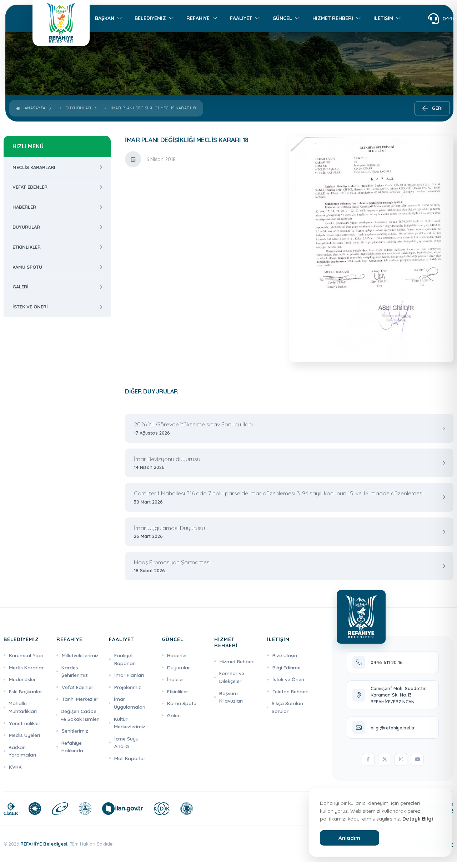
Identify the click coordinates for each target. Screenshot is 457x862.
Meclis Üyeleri (24, 735)
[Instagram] (401, 759)
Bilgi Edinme (286, 667)
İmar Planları (129, 675)
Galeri (20, 286)
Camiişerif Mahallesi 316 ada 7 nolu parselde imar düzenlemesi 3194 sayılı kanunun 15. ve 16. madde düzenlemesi (278, 497)
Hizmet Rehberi (237, 661)
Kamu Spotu (27, 267)
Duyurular (78, 107)
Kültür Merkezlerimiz (129, 723)
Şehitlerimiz (75, 731)
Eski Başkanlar (25, 691)
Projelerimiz (127, 687)
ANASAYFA (34, 107)
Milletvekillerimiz (80, 655)
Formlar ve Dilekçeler (231, 677)
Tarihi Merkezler (80, 699)
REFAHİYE (198, 18)
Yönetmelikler (24, 723)
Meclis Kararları (33, 167)
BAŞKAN (104, 18)
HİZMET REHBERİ (332, 18)
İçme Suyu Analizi (126, 742)
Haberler (24, 207)
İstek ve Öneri (30, 306)
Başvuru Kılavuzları (231, 697)
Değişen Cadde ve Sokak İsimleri (80, 715)
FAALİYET (241, 18)
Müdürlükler (22, 679)
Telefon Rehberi (290, 691)
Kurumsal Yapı (26, 655)
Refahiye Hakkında (72, 747)
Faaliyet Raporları (125, 659)
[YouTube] (417, 759)
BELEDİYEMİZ (150, 18)
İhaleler (175, 679)
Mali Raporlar (129, 758)
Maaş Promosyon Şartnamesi (172, 566)
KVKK (15, 767)
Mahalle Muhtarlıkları (23, 707)
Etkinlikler (26, 247)
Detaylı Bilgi (417, 819)
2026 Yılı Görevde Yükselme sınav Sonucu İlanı (193, 428)
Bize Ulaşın (284, 655)
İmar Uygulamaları (129, 703)
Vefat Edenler (29, 187)
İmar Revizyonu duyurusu (167, 462)
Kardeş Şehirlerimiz (74, 671)
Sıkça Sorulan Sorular (287, 707)
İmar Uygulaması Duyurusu (169, 531)
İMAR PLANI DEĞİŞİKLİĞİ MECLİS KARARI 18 (153, 107)
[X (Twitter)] (384, 759)
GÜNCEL (282, 18)
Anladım (349, 837)
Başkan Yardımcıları (22, 751)
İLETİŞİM (383, 18)
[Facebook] (368, 759)
